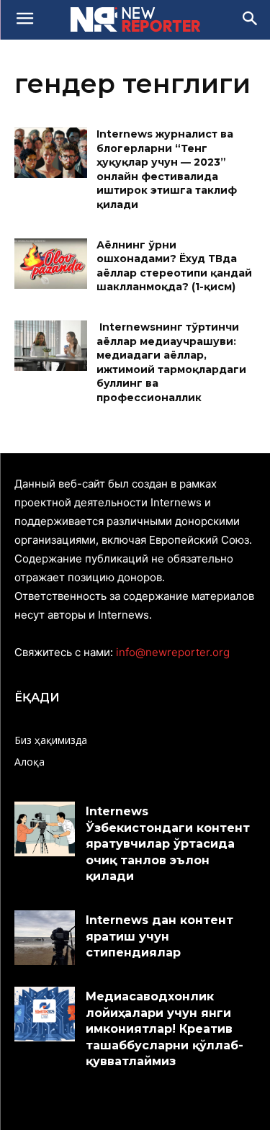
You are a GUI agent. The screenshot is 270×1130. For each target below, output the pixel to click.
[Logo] (135, 19)
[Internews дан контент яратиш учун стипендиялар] (44, 937)
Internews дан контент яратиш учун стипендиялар (159, 936)
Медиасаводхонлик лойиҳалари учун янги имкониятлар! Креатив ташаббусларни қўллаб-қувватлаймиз (164, 1029)
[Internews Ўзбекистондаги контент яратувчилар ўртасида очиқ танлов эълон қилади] (44, 829)
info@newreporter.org (173, 652)
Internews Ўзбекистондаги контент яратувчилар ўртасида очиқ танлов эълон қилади (168, 843)
